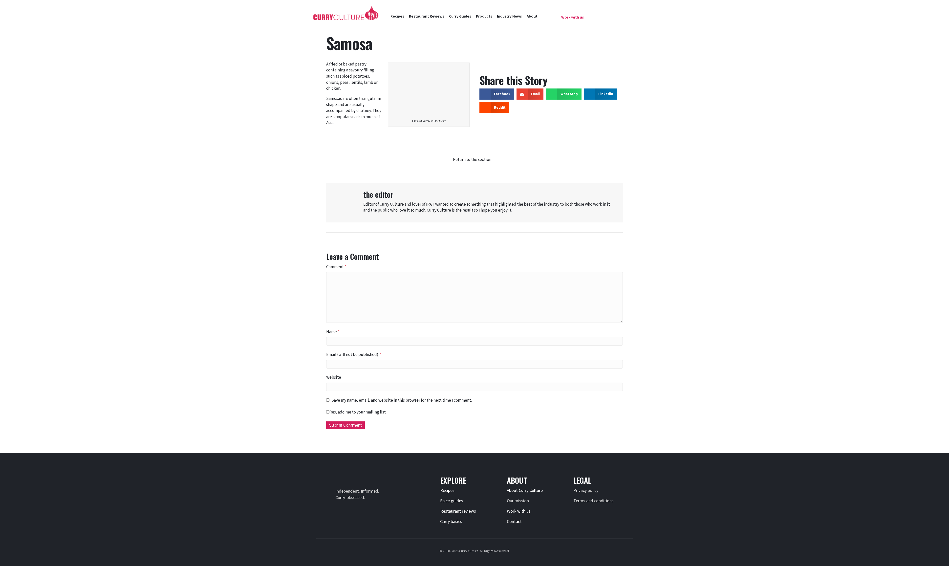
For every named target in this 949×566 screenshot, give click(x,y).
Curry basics (451, 522)
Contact (514, 522)
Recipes (447, 490)
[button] (550, 14)
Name (333, 332)
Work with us (519, 511)
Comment (336, 267)
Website (333, 377)
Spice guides (451, 501)
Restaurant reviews (458, 511)
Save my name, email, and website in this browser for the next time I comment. (401, 400)
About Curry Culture (525, 490)
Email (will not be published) (353, 355)
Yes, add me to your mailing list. (358, 412)
